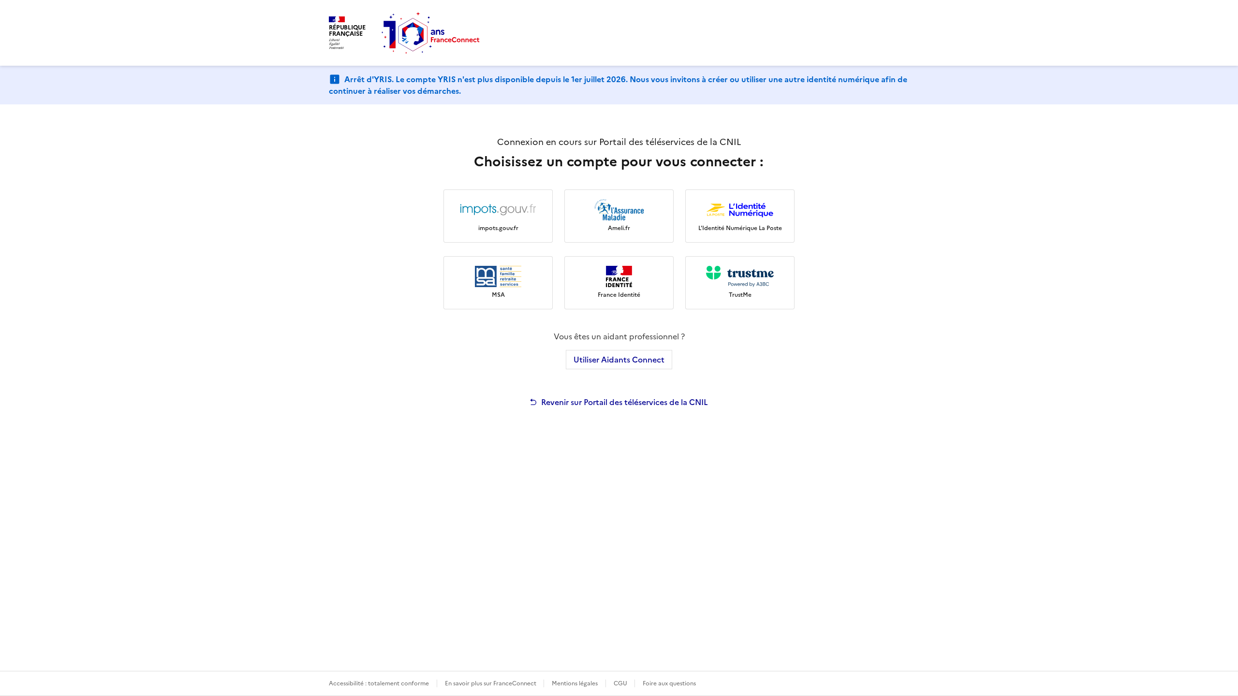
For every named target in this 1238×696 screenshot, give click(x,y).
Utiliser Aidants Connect (619, 359)
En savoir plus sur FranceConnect (491, 683)
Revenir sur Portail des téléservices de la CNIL (624, 402)
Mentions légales (575, 683)
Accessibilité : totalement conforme (379, 683)
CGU (621, 683)
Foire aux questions (669, 683)
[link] (498, 216)
